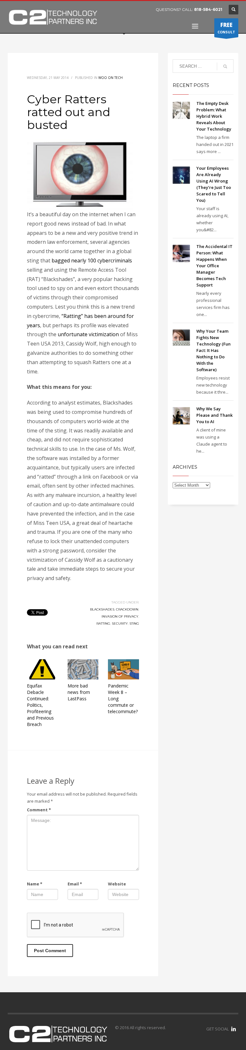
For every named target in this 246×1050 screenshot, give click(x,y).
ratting (103, 623)
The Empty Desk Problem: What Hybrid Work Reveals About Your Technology (214, 116)
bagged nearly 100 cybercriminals (92, 260)
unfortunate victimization (88, 334)
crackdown (127, 609)
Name (34, 884)
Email (75, 884)
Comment (39, 810)
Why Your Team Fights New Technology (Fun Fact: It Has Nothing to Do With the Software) (213, 350)
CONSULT (226, 27)
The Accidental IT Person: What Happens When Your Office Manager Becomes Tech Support (214, 265)
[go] (225, 66)
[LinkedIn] (233, 1029)
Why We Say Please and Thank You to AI (214, 415)
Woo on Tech (110, 77)
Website (117, 884)
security (120, 623)
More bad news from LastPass (79, 692)
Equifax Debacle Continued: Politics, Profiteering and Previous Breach (40, 705)
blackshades (102, 609)
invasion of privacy (120, 616)
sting (134, 623)
